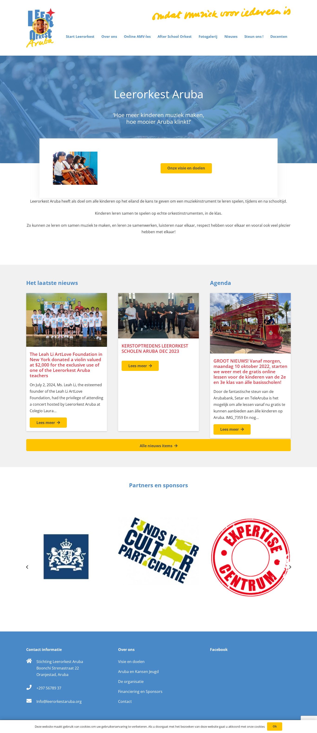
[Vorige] (27, 567)
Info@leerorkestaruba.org (59, 701)
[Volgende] (289, 567)
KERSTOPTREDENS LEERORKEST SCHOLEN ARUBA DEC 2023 (155, 348)
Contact (125, 701)
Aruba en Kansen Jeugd (138, 671)
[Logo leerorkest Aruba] (40, 28)
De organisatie (131, 681)
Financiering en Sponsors (140, 691)
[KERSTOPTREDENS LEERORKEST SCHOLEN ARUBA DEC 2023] (158, 315)
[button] (96, 36)
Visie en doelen (131, 661)
